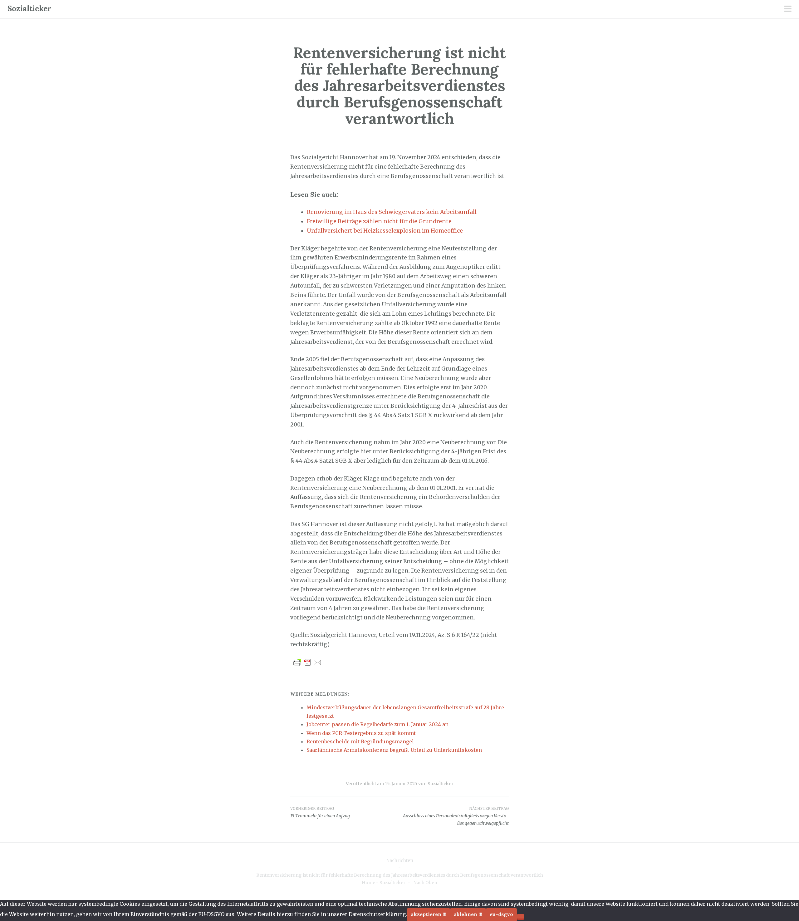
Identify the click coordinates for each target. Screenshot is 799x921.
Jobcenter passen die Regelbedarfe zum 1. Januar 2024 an (377, 724)
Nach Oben (425, 882)
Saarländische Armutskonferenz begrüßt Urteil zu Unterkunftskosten (394, 750)
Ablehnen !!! (468, 914)
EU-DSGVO (501, 914)
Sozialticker (29, 8)
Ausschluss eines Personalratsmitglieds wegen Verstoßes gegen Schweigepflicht (456, 816)
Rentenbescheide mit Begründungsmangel (360, 741)
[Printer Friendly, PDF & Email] (307, 662)
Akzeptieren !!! (428, 914)
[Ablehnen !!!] (520, 916)
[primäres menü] (788, 9)
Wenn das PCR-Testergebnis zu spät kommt (361, 733)
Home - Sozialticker (383, 882)
